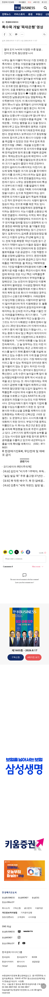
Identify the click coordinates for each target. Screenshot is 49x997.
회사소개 (6, 908)
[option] (24, 766)
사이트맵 (32, 917)
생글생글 (36, 962)
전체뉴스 (6, 14)
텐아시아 (21, 962)
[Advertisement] (24, 710)
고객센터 (21, 917)
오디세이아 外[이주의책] (17, 466)
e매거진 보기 (33, 657)
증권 (30, 14)
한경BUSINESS (12, 22)
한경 (8, 898)
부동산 (39, 14)
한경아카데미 (7, 962)
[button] (44, 2)
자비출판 (22, 2)
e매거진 (36, 2)
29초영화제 (22, 966)
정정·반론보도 (8, 917)
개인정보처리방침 (9, 912)
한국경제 (6, 957)
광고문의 (28, 908)
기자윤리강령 (26, 912)
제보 (29, 2)
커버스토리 (19, 14)
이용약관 (39, 908)
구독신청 (16, 657)
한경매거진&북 (8, 2)
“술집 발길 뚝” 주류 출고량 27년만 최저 (26, 475)
